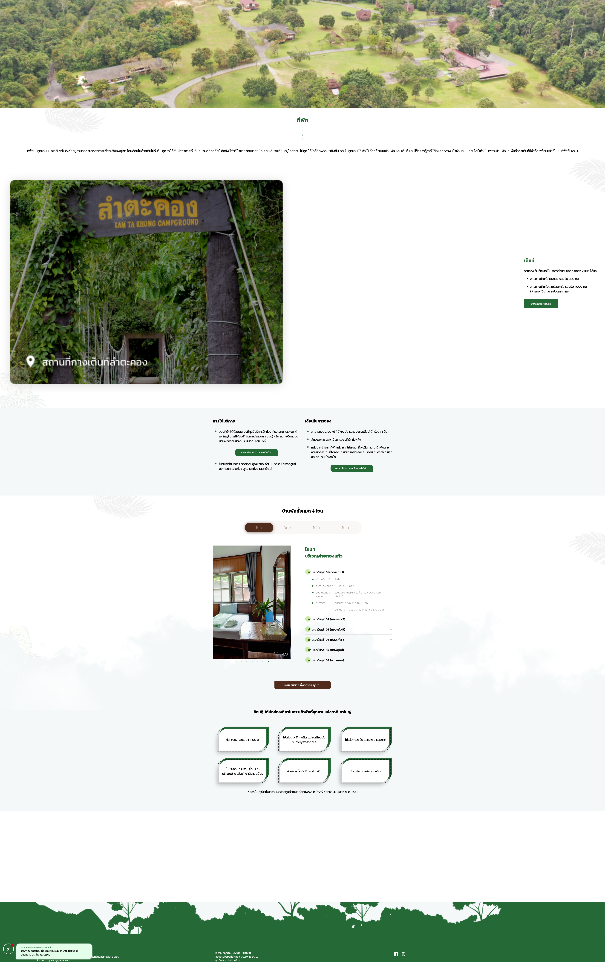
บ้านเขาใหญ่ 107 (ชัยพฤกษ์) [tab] (326, 650)
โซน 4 (345, 527)
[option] (54, 951)
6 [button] (262, 661)
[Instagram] (403, 954)
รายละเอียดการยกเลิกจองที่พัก (349, 468)
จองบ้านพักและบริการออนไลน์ (253, 452)
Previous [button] (276, 654)
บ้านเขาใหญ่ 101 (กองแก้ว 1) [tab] (326, 572)
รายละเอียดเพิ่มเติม (541, 304)
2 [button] (241, 661)
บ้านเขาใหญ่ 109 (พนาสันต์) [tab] (326, 660)
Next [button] (285, 654)
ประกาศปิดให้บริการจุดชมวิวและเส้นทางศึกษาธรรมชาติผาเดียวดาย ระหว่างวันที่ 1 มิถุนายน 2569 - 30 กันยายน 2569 (53, 952)
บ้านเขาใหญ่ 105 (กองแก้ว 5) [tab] (326, 629)
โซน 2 (287, 527)
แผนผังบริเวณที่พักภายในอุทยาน (302, 685)
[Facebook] (396, 954)
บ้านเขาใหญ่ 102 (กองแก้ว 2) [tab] (326, 619)
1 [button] (236, 661)
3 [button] (246, 661)
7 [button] (268, 661)
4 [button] (252, 661)
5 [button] (257, 661)
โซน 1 (259, 527)
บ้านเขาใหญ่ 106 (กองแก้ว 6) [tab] (326, 639)
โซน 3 (316, 527)
